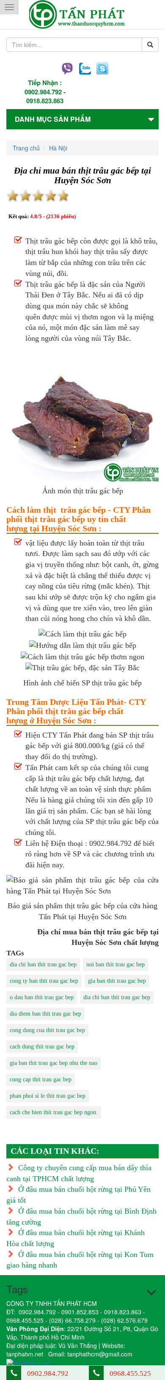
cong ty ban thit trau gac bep (44, 981)
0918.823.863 (44, 100)
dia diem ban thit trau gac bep (45, 1014)
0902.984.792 (43, 91)
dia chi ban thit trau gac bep (43, 964)
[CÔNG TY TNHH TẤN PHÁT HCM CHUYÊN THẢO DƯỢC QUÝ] (82, 14)
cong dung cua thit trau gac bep (47, 1030)
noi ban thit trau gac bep (115, 964)
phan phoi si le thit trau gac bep (47, 1096)
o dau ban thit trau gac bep (42, 997)
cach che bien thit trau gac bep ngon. (54, 1112)
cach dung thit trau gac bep (42, 1046)
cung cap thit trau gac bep (41, 1079)
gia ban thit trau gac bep (117, 981)
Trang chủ (26, 148)
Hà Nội (58, 148)
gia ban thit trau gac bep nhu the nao (53, 1063)
